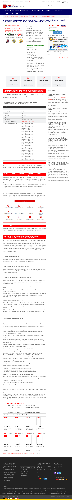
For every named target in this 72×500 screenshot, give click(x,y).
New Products (24, 475)
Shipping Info (24, 471)
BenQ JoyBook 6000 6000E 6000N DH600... (33, 412)
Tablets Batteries (47, 10)
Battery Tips (57, 467)
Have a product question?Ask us (56, 35)
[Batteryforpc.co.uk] (10, 5)
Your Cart (51, 5)
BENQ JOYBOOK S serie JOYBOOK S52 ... (15, 410)
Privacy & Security (25, 463)
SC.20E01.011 (7, 426)
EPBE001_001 (33, 44)
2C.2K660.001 (39, 444)
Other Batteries (9, 13)
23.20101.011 (29, 444)
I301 (34, 121)
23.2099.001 (30, 121)
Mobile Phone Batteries (35, 10)
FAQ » (38, 472)
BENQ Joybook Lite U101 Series (31, 405)
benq (31, 51)
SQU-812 (17, 426)
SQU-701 (28, 426)
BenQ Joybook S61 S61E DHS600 (13, 412)
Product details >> (62, 57)
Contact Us (46, 1)
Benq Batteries (24, 16)
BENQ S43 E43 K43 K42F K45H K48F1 (14, 405)
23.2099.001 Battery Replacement (47, 16)
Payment (65, 1)
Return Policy (65, 2)
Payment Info (24, 469)
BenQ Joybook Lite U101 (12, 409)
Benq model (34, 16)
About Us (53, 1)
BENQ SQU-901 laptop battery (31, 409)
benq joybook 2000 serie (30, 410)
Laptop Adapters (15, 10)
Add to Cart (57, 32)
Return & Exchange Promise (28, 467)
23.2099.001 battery (29, 453)
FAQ (68, 496)
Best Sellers (24, 473)
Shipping (59, 1)
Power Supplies (24, 10)
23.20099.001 (25, 121)
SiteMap (56, 463)
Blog (17, 13)
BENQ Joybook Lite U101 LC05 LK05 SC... (15, 407)
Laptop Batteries (58, 10)
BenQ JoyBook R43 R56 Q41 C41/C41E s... (33, 407)
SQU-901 (6, 444)
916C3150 (17, 444)
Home (7, 10)
